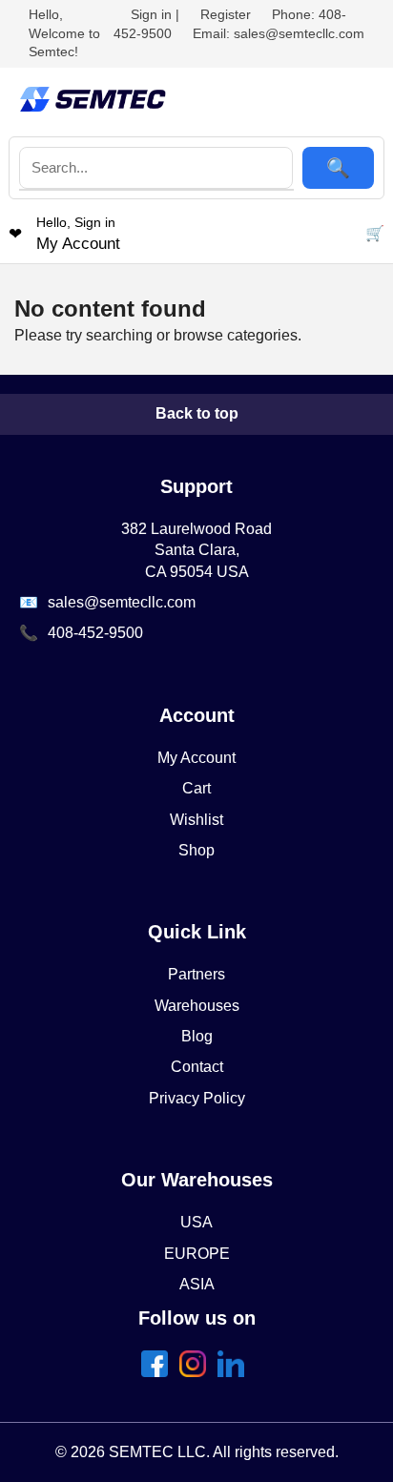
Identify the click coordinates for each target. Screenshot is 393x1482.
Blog (197, 1036)
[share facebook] (158, 1372)
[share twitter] (196, 1372)
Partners (196, 974)
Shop (196, 850)
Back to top (196, 413)
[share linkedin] (234, 1372)
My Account (196, 758)
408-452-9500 (95, 633)
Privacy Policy (197, 1098)
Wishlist (196, 820)
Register (225, 14)
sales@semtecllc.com (122, 602)
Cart (196, 788)
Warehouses (197, 1006)
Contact (197, 1067)
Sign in (151, 14)
